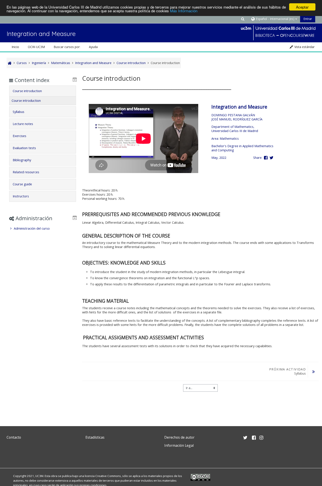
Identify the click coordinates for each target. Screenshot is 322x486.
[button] (243, 19)
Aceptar (302, 7)
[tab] (42, 91)
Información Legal (179, 445)
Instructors (21, 196)
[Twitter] (11, 456)
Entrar (307, 19)
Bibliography (22, 160)
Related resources (26, 172)
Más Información (183, 11)
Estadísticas (94, 437)
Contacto (14, 437)
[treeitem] (42, 228)
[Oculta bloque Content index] (75, 80)
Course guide (22, 184)
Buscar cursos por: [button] (67, 47)
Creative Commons (108, 476)
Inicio (15, 47)
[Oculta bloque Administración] (75, 218)
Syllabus (18, 112)
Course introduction (27, 91)
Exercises (19, 136)
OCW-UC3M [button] (36, 47)
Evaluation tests (24, 148)
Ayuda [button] (93, 47)
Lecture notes (23, 124)
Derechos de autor (179, 437)
